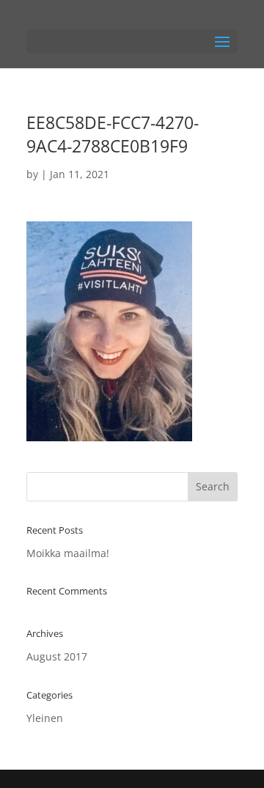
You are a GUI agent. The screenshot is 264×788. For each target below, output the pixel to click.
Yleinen (44, 718)
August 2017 (56, 656)
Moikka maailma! (67, 553)
